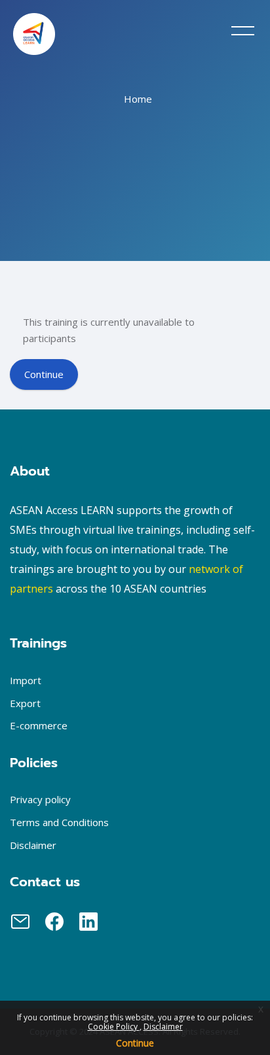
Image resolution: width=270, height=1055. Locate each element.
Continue (135, 1043)
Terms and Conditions (59, 822)
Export (25, 703)
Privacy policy (40, 799)
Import (25, 680)
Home (138, 98)
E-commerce (39, 725)
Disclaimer (163, 1026)
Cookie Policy (114, 1026)
